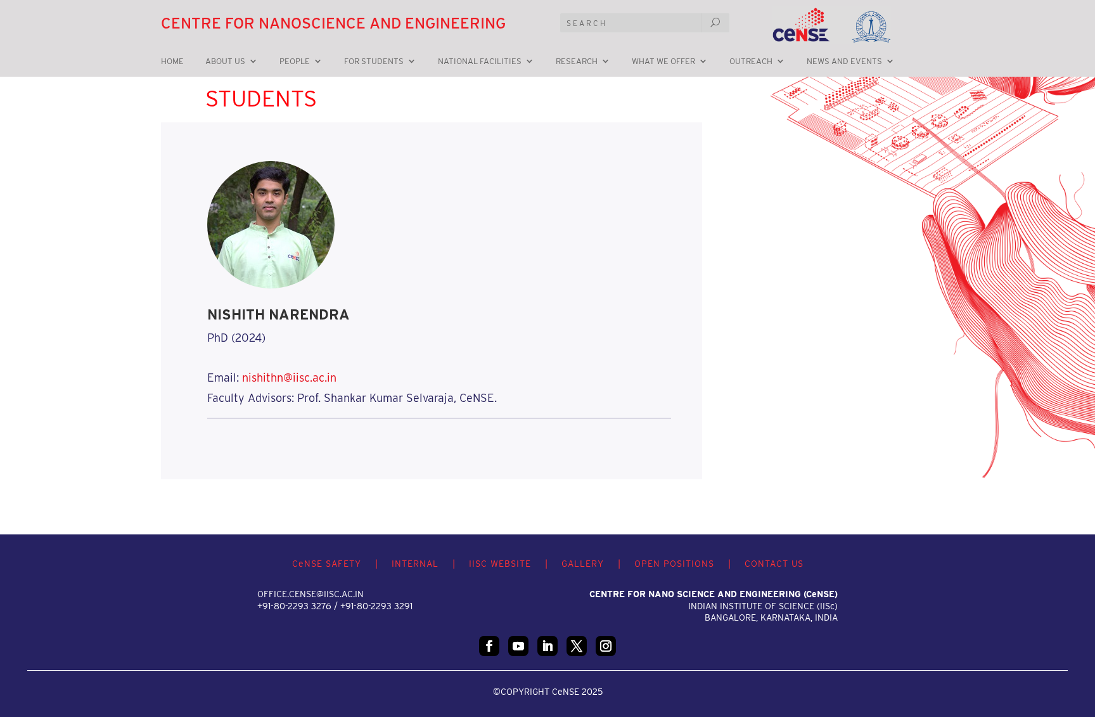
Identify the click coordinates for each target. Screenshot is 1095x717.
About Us (225, 61)
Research (577, 61)
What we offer (663, 61)
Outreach (750, 61)
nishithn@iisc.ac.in (289, 377)
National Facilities (480, 61)
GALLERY (582, 564)
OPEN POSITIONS (674, 564)
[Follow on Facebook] (489, 646)
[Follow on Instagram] (606, 646)
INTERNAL (415, 564)
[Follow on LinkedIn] (547, 646)
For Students (374, 61)
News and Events (844, 61)
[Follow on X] (577, 646)
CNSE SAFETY (326, 564)
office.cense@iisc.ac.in (310, 594)
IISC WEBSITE (500, 564)
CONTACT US (774, 564)
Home (172, 61)
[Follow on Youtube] (518, 646)
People (294, 61)
